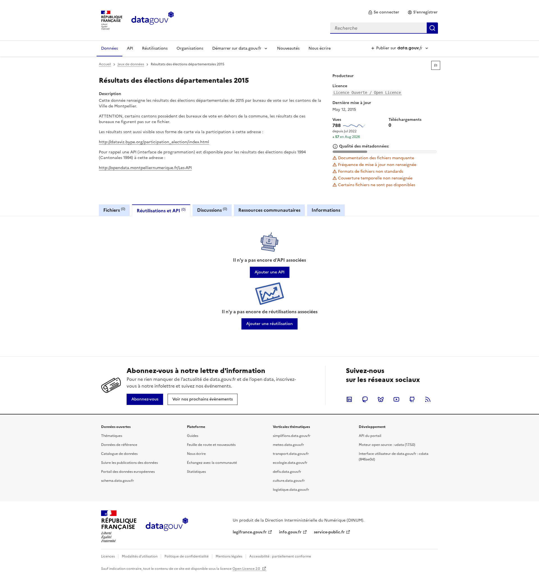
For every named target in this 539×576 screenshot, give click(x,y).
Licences (108, 556)
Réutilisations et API (161, 210)
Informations (326, 210)
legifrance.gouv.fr (250, 532)
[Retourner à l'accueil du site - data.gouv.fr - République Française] (167, 526)
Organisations (190, 48)
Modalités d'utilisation (139, 556)
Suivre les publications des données (129, 462)
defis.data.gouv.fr (287, 471)
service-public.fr (329, 532)
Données (109, 48)
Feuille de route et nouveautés (211, 444)
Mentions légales (229, 556)
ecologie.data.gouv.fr (290, 462)
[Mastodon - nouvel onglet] (365, 399)
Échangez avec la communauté (212, 462)
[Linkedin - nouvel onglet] (349, 399)
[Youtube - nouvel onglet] (396, 399)
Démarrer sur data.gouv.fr (236, 48)
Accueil (105, 64)
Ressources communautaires (269, 210)
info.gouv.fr (290, 532)
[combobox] (384, 28)
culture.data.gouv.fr (289, 480)
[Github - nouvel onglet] (412, 399)
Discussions (212, 209)
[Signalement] (435, 65)
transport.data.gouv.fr (291, 453)
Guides (192, 435)
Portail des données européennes (128, 471)
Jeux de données (131, 64)
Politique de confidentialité (187, 556)
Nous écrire (320, 48)
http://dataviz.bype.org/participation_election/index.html (154, 142)
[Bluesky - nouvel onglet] (380, 399)
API (130, 48)
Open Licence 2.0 (246, 568)
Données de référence (119, 444)
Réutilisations (155, 48)
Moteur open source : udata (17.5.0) (387, 444)
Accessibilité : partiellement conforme (280, 556)
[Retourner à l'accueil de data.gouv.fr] (152, 19)
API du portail (370, 435)
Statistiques (196, 471)
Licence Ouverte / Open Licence (367, 92)
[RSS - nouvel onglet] (427, 399)
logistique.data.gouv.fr (291, 489)
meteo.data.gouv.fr (288, 444)
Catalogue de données (119, 453)
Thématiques (111, 435)
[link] (383, 12)
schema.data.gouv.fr (117, 480)
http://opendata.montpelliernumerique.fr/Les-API (145, 168)
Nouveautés (288, 48)
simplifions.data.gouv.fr (291, 435)
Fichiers (114, 209)
